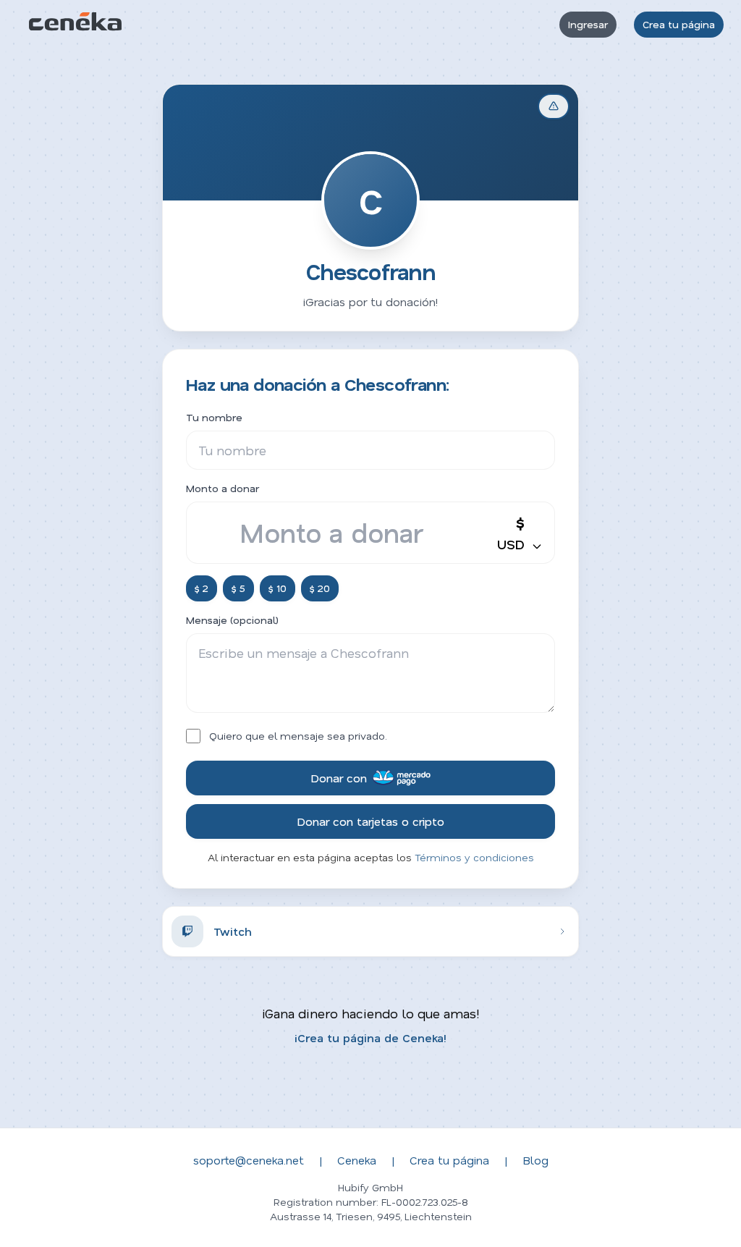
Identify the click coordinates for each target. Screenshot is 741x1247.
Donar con (338, 777)
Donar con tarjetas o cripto (370, 821)
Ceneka (356, 1159)
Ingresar (588, 24)
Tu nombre (214, 417)
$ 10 (277, 588)
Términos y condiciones (474, 857)
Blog (535, 1159)
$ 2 (201, 588)
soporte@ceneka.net (248, 1159)
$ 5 (238, 588)
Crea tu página (679, 24)
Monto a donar (222, 488)
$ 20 (320, 588)
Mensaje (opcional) (232, 620)
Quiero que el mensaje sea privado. (298, 736)
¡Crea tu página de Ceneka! (370, 1037)
